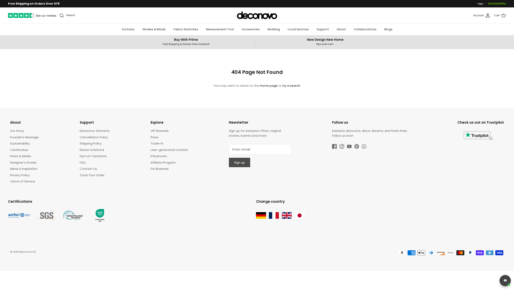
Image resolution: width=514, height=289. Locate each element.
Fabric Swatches (185, 29)
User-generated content (169, 150)
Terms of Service (22, 181)
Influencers (159, 156)
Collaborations (365, 29)
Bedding (274, 29)
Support (323, 29)
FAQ (83, 162)
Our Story (17, 131)
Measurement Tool (220, 29)
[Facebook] (334, 146)
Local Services (298, 29)
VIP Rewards (160, 131)
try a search (291, 85)
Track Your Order (92, 175)
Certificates (19, 150)
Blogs (388, 29)
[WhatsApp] (364, 146)
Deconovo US (27, 251)
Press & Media (20, 156)
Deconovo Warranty (95, 131)
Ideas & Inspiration (24, 169)
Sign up (239, 162)
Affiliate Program (163, 162)
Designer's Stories (23, 162)
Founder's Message (24, 137)
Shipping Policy (91, 143)
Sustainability (497, 3)
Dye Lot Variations (93, 156)
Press (155, 137)
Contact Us (88, 169)
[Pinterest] (356, 146)
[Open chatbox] (505, 280)
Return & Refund (92, 150)
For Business (160, 169)
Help (480, 4)
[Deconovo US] (257, 15)
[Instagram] (342, 146)
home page (269, 85)
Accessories (251, 29)
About (341, 29)
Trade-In (157, 143)
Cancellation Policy (94, 137)
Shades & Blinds (154, 29)
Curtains (128, 29)
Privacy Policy (20, 175)
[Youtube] (349, 146)
